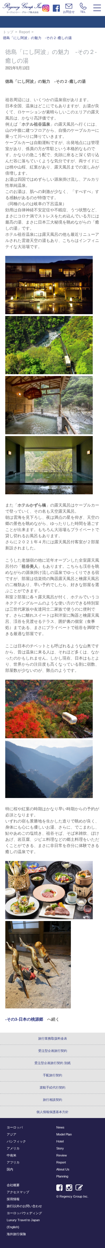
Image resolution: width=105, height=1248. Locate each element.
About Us (62, 1169)
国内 (10, 1169)
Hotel (60, 1141)
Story (60, 1148)
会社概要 (13, 1185)
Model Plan (64, 1134)
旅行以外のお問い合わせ (24, 1206)
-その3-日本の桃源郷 (24, 1019)
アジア (11, 1134)
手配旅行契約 (52, 1075)
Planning (62, 1176)
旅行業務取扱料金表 (52, 1038)
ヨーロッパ (15, 1127)
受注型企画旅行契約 (52, 1050)
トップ (8, 32)
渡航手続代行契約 (52, 1087)
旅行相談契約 (52, 1099)
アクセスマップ (18, 1192)
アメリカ (13, 1148)
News (60, 1127)
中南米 (11, 1155)
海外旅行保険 (16, 1234)
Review (61, 1155)
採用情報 (13, 1199)
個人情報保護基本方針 (52, 1112)
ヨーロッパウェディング (24, 1213)
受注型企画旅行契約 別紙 (52, 1063)
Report (24, 32)
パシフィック (16, 1141)
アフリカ (13, 1162)
